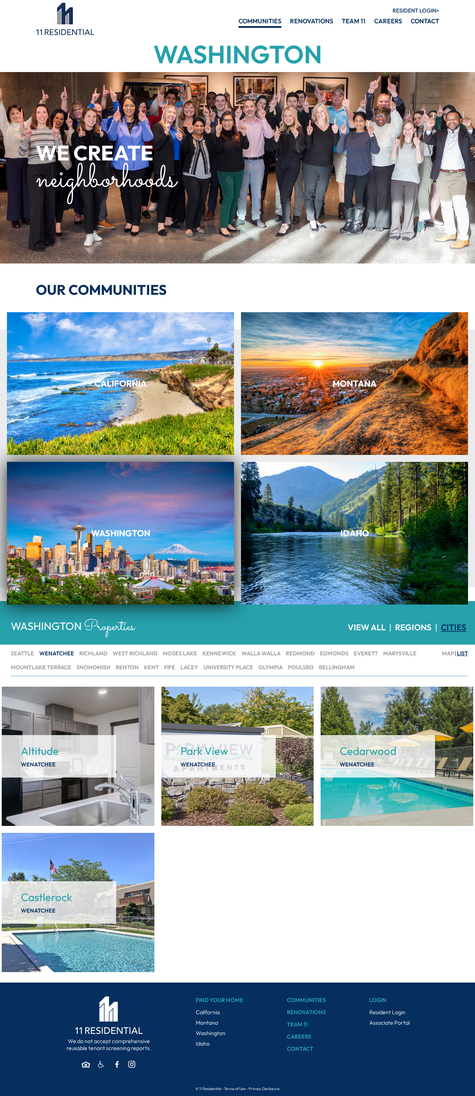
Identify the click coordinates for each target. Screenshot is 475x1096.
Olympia (270, 667)
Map (448, 653)
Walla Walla (261, 653)
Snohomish (94, 667)
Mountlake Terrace (41, 667)
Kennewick (219, 653)
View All (367, 627)
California (208, 1012)
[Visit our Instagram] (132, 1064)
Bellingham (337, 667)
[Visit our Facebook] (116, 1064)
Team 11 (297, 1024)
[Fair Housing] (86, 1064)
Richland (93, 653)
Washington (210, 1033)
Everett (366, 653)
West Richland (135, 653)
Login (414, 10)
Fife (169, 667)
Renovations (306, 1012)
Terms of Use (234, 1088)
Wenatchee (56, 653)
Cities (453, 627)
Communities (306, 999)
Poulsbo (301, 667)
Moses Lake (180, 653)
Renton (127, 667)
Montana (207, 1022)
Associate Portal (389, 1022)
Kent (151, 667)
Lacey (189, 667)
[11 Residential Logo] (65, 19)
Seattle (22, 653)
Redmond (300, 653)
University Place (228, 667)
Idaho (203, 1043)
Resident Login (387, 1012)
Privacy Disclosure (264, 1088)
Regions (413, 627)
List (462, 653)
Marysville (400, 653)
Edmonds (334, 653)
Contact (300, 1048)
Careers (299, 1036)
